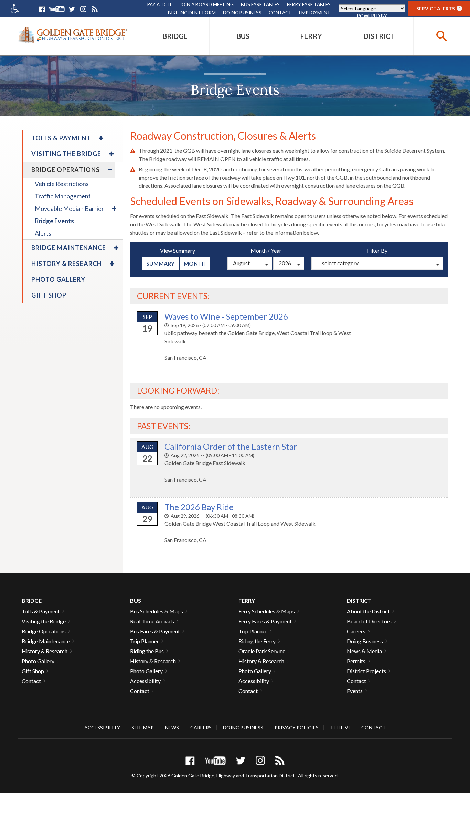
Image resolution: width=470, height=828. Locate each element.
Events (355, 691)
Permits (356, 661)
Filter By (377, 250)
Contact (280, 12)
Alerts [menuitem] (43, 233)
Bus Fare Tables (260, 4)
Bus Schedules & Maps (156, 611)
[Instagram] (83, 9)
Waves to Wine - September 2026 (226, 316)
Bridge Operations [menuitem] (65, 169)
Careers (356, 631)
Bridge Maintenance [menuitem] (68, 247)
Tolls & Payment (41, 611)
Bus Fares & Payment (155, 631)
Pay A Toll (159, 4)
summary (160, 263)
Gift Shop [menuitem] (48, 295)
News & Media (364, 651)
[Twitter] (71, 9)
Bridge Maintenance (46, 641)
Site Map (142, 727)
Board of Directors (369, 621)
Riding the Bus (147, 651)
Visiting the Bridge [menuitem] (66, 154)
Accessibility (145, 681)
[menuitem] (175, 36)
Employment (315, 12)
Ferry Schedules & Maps (266, 611)
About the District (368, 611)
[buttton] (441, 36)
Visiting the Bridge (44, 621)
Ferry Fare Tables (309, 4)
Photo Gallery (38, 661)
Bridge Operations (44, 631)
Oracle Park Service (261, 651)
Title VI (340, 727)
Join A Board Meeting (207, 4)
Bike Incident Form (192, 12)
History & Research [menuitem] (66, 263)
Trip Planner (144, 641)
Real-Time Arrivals (152, 621)
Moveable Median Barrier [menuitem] (69, 208)
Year (276, 250)
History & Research (44, 651)
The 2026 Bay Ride (199, 507)
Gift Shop (33, 671)
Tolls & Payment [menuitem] (61, 138)
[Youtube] (57, 9)
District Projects (366, 671)
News (172, 727)
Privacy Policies (297, 727)
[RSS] (94, 9)
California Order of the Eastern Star (230, 446)
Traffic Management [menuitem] (63, 196)
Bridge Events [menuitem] (54, 221)
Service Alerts (438, 8)
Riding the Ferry (257, 641)
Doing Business (242, 12)
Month (195, 263)
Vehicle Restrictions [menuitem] (62, 183)
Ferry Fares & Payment (265, 621)
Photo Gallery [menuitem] (58, 279)
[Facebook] (42, 9)
